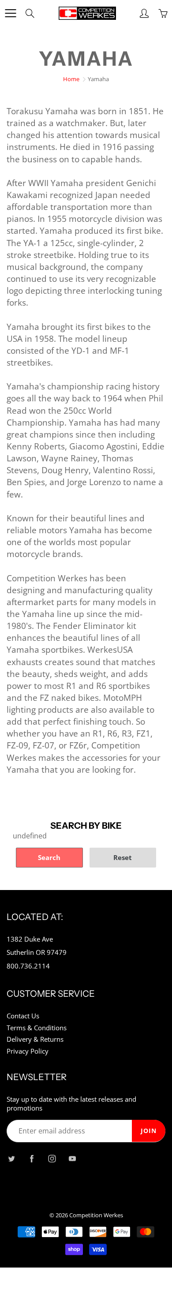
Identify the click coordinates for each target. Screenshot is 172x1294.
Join (149, 1130)
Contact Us (23, 1016)
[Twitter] (11, 1159)
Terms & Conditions (37, 1028)
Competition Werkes (96, 1215)
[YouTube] (72, 1159)
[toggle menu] (10, 13)
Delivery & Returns (35, 1039)
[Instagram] (52, 1159)
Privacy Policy (28, 1051)
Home (71, 79)
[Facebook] (31, 1159)
